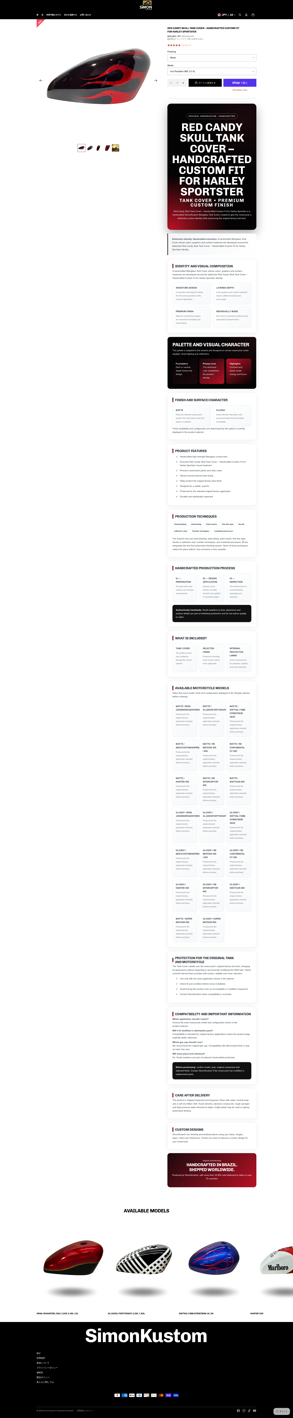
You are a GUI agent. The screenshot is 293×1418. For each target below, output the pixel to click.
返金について (43, 1362)
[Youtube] (254, 1411)
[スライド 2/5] (90, 148)
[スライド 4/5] (107, 148)
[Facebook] (238, 1411)
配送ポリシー (43, 1377)
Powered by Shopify (65, 1410)
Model (170, 65)
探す (39, 1353)
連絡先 (40, 1372)
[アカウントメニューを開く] (246, 14)
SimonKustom (49, 1410)
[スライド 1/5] (81, 148)
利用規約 (41, 1358)
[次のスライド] (156, 81)
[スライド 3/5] (98, 148)
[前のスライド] (40, 81)
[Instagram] (244, 1411)
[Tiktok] (249, 1411)
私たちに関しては (45, 1382)
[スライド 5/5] (115, 148)
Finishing (171, 51)
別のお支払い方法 (240, 90)
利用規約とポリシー (85, 1410)
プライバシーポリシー (47, 1367)
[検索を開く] (240, 14)
